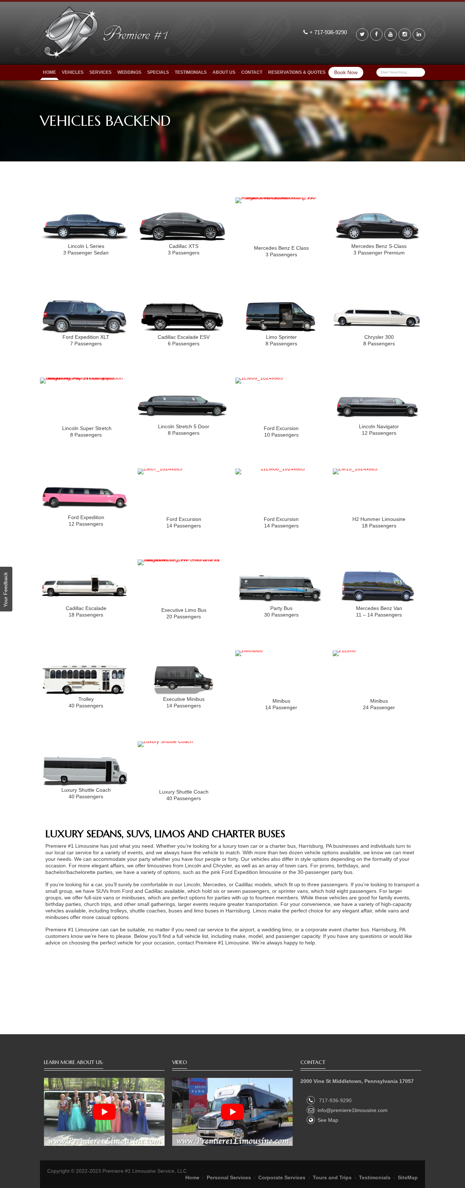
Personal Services (229, 1177)
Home (49, 72)
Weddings (129, 72)
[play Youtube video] (104, 1112)
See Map (328, 1120)
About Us (224, 72)
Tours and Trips (332, 1177)
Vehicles (73, 72)
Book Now (345, 72)
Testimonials (191, 72)
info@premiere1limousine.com (353, 1110)
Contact (251, 72)
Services (100, 72)
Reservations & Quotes (297, 72)
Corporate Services (282, 1177)
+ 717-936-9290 (329, 32)
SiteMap (408, 1177)
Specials (158, 72)
